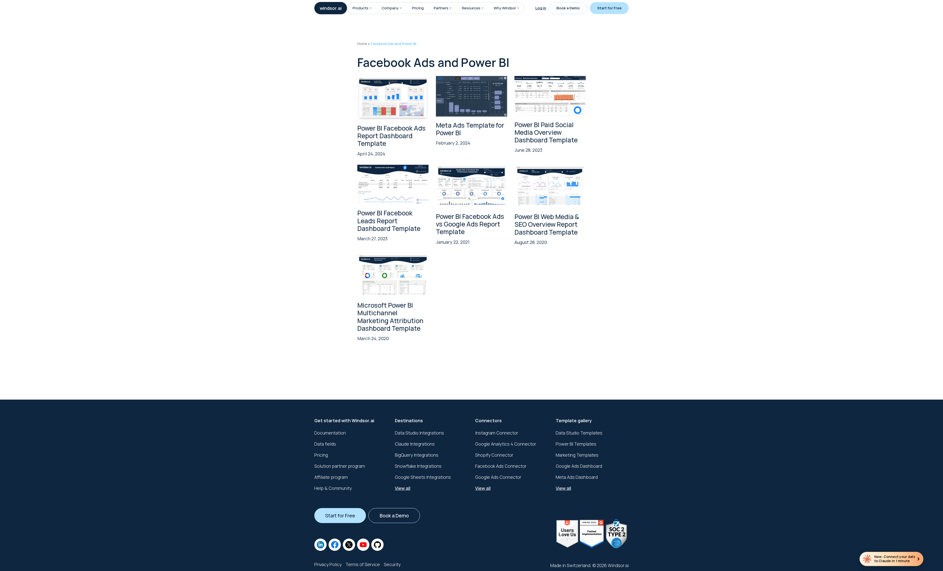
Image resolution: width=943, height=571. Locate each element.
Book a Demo (568, 8)
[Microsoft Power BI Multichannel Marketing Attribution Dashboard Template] (393, 275)
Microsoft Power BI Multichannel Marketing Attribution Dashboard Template (390, 317)
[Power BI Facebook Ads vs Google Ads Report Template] (471, 186)
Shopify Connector (494, 455)
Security (392, 564)
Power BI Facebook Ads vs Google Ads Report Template (470, 224)
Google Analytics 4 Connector (505, 444)
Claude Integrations (415, 444)
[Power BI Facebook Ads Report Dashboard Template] (393, 98)
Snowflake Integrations (418, 466)
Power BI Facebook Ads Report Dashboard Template (391, 136)
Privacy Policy (328, 564)
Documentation (330, 433)
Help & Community (333, 488)
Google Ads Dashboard (579, 466)
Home (362, 43)
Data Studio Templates (579, 433)
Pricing (418, 8)
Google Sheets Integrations (423, 477)
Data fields (325, 444)
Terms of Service (363, 564)
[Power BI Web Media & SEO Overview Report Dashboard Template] (550, 186)
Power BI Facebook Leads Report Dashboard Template (388, 221)
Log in (540, 8)
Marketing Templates (577, 455)
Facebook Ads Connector (501, 466)
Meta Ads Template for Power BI (470, 129)
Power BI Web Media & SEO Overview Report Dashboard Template (546, 224)
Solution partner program (339, 466)
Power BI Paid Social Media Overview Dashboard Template (546, 132)
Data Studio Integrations (419, 433)
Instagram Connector (496, 433)
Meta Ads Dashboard (577, 477)
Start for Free (609, 8)
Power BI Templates (576, 444)
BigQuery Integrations (416, 455)
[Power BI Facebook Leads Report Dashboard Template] (393, 185)
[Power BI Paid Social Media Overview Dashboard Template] (550, 96)
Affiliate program (331, 477)
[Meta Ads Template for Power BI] (471, 96)
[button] (371, 8)
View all (402, 488)
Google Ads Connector (498, 477)
